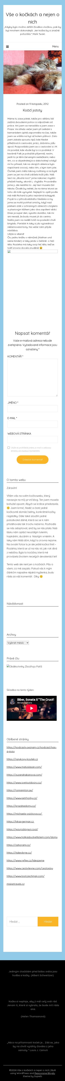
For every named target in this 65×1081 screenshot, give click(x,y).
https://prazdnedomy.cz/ (21, 805)
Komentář (15, 356)
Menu (55, 46)
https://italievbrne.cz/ (19, 852)
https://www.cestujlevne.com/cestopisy (30, 868)
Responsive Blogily (44, 1073)
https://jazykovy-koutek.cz (22, 759)
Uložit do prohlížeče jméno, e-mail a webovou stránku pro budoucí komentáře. (31, 449)
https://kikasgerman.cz (20, 821)
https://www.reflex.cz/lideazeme (25, 860)
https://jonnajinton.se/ (20, 790)
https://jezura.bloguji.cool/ (22, 829)
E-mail (12, 418)
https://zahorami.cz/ (19, 845)
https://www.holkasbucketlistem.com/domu (32, 837)
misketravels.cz (15, 883)
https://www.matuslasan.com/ (24, 767)
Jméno (13, 402)
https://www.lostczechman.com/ (25, 876)
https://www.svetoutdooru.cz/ (24, 782)
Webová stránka (19, 433)
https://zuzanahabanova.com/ (24, 774)
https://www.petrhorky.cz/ (22, 798)
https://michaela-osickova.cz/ (24, 813)
